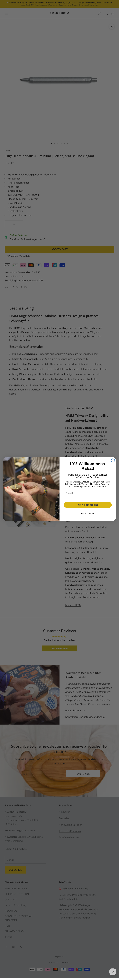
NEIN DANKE (88, 514)
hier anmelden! (88, 505)
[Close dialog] (113, 460)
